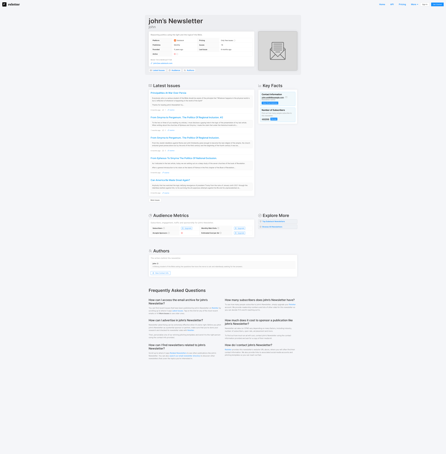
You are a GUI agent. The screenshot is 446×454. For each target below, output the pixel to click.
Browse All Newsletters (272, 227)
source (171, 110)
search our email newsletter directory (184, 356)
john (152, 27)
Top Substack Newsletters (273, 221)
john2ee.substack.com (162, 63)
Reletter (215, 308)
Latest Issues (177, 311)
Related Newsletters (178, 353)
